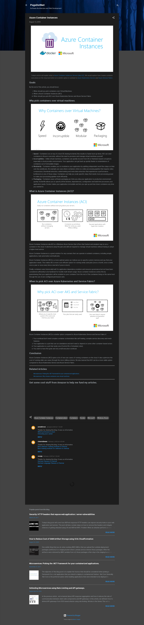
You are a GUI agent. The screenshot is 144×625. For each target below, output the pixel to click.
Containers (73, 418)
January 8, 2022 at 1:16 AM (54, 427)
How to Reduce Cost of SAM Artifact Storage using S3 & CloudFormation (61, 539)
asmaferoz (42, 427)
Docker (82, 418)
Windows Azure (102, 418)
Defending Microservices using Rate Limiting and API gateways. (57, 588)
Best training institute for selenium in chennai (53, 448)
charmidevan (42, 441)
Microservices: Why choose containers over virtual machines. (52, 376)
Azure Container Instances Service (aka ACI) (69, 75)
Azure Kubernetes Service (86, 78)
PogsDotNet (37, 5)
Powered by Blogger (73, 615)
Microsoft (91, 418)
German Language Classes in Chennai (51, 463)
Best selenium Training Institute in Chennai (52, 446)
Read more (110, 532)
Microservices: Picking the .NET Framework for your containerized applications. (56, 373)
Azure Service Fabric (106, 78)
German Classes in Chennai (47, 461)
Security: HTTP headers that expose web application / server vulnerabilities (62, 514)
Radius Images (76, 619)
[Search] (117, 6)
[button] (113, 18)
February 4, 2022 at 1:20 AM (51, 456)
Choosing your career (45, 434)
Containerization (61, 418)
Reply (40, 437)
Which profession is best (46, 432)
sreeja (40, 456)
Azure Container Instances (43, 418)
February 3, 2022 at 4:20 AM (56, 441)
